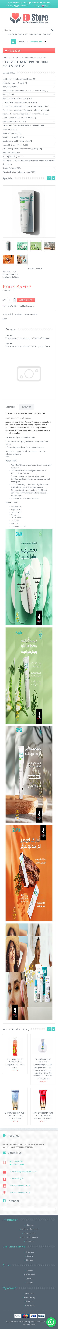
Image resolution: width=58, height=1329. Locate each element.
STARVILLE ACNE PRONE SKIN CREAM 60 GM (28, 57)
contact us (30, 1241)
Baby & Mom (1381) (10, 87)
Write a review (31, 314)
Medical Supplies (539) (12, 133)
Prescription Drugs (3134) (13, 156)
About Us (30, 1225)
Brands (30, 1270)
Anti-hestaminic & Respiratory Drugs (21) (19, 79)
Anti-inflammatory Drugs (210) (15, 83)
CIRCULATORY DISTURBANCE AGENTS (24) (19, 117)
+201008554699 (17, 1164)
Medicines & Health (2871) (13, 137)
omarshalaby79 (16, 1178)
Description (11, 407)
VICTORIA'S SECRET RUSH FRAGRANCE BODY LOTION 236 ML (15, 1116)
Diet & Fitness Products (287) (14, 121)
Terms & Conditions (30, 1237)
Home (5, 57)
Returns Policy (30, 1233)
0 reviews (19, 314)
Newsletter (29, 1305)
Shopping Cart (35, 34)
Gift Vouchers (29, 1274)
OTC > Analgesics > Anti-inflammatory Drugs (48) (22, 149)
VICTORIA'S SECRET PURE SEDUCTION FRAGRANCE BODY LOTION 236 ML (43, 1116)
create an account (42, 3)
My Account (23, 34)
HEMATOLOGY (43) (10, 129)
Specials (29, 1282)
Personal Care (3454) (11, 152)
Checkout (46, 34)
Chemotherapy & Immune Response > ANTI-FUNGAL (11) (25, 106)
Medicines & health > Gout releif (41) (17, 141)
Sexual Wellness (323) (12, 168)
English (47, 6)
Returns (30, 1256)
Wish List (29, 1301)
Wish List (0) (12, 34)
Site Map (29, 1260)
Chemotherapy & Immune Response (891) (20, 102)
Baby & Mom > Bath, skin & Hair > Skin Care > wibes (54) (25, 90)
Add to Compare (27, 306)
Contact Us (29, 1252)
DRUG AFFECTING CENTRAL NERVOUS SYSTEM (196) (23, 125)
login (29, 3)
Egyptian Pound (21, 6)
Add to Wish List (10, 306)
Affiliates (29, 1278)
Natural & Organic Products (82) (15, 145)
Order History (29, 1297)
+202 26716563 (16, 1161)
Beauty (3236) (8, 94)
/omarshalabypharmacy (20, 1185)
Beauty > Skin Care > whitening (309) (17, 98)
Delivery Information (29, 1229)
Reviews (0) (26, 407)
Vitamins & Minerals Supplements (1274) (19, 172)
